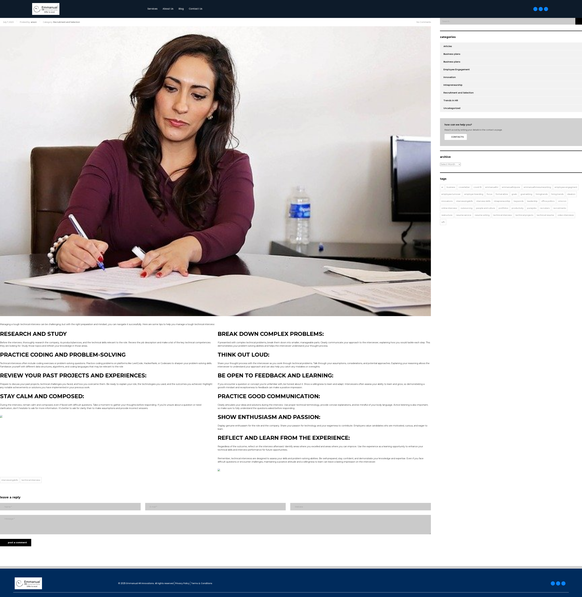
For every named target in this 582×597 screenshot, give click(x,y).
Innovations (447, 201)
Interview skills (483, 201)
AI (442, 187)
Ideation (571, 194)
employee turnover (451, 194)
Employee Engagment (566, 187)
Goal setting (526, 194)
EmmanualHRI (491, 187)
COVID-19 (477, 187)
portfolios (503, 208)
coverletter (464, 187)
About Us (168, 8)
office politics (547, 201)
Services (152, 8)
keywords (518, 201)
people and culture (485, 208)
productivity (517, 208)
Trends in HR (450, 100)
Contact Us (195, 8)
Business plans (451, 54)
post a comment (17, 542)
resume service (463, 215)
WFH (443, 222)
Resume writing (482, 215)
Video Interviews (566, 215)
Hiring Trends (557, 194)
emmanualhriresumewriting (537, 187)
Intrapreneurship (452, 85)
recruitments (559, 208)
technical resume (545, 215)
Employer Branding (473, 194)
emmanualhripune (511, 187)
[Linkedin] (546, 9)
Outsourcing (466, 208)
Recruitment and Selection (458, 92)
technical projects (524, 215)
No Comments (423, 22)
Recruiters (545, 208)
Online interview (449, 208)
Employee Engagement (456, 69)
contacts (457, 137)
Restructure (446, 215)
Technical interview (31, 480)
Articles (447, 46)
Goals (514, 194)
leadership (532, 201)
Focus (489, 194)
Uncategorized (451, 108)
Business (451, 187)
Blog (181, 8)
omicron (562, 201)
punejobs (531, 208)
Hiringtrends (542, 194)
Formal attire (502, 194)
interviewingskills (9, 480)
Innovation (449, 77)
